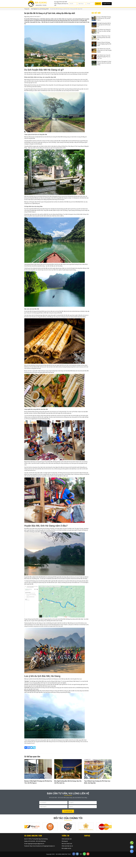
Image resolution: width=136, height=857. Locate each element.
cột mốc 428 (74, 201)
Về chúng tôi (65, 841)
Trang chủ (26, 9)
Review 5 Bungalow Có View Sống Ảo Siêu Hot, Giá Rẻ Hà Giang (104, 63)
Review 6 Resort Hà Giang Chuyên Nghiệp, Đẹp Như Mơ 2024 (104, 44)
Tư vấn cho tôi (68, 811)
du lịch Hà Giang (51, 531)
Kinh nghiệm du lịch (66, 848)
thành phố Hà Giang (31, 581)
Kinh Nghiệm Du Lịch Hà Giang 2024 (40, 9)
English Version (107, 3)
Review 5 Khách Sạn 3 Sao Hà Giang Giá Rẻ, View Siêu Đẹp (103, 37)
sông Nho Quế (31, 215)
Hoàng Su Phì (29, 79)
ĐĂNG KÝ (98, 3)
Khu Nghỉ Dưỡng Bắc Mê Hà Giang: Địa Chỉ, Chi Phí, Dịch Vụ (104, 25)
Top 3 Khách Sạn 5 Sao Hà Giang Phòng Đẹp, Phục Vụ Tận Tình (103, 56)
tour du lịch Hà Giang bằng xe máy (54, 624)
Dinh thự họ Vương (51, 136)
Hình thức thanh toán (67, 843)
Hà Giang (67, 142)
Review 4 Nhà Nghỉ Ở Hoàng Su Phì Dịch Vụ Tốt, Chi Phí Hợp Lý (104, 18)
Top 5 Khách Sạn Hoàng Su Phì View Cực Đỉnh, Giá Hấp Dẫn (104, 31)
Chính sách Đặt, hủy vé (67, 846)
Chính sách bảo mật (67, 839)
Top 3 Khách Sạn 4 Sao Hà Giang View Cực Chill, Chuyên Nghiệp (104, 50)
